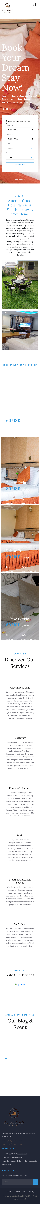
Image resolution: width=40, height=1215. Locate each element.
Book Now (7, 109)
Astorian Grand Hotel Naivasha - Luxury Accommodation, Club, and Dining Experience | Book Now (19, 1070)
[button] (17, 179)
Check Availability (20, 164)
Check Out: (9, 134)
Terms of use (20, 1191)
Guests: (8, 143)
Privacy (31, 1191)
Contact (9, 1191)
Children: (9, 153)
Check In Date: (10, 125)
